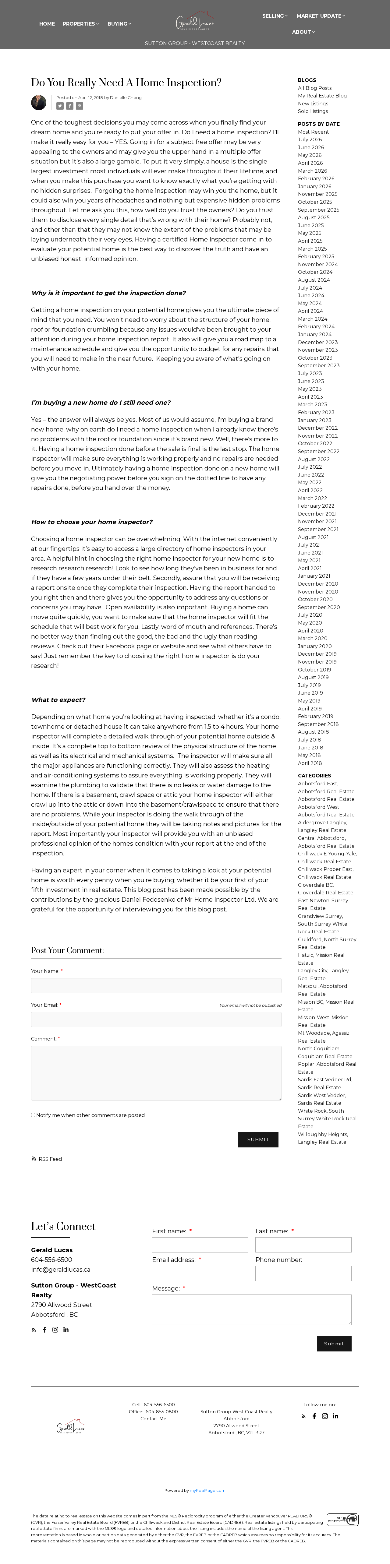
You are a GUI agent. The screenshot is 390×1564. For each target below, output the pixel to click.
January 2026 (314, 186)
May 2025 (309, 233)
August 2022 (314, 459)
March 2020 (313, 638)
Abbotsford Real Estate (326, 799)
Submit (258, 1140)
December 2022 (318, 428)
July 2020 (310, 615)
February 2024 (316, 326)
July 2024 (310, 288)
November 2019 (317, 662)
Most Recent (313, 132)
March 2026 (312, 171)
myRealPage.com (207, 1490)
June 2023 (311, 381)
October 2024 (315, 272)
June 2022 (311, 475)
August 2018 (313, 732)
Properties (79, 24)
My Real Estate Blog (322, 96)
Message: (166, 1288)
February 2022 (316, 506)
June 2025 (311, 225)
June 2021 (310, 553)
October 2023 (315, 358)
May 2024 (310, 303)
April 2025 (310, 241)
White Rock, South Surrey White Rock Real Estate (327, 1118)
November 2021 (317, 521)
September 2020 (319, 607)
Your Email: (45, 1005)
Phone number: (278, 1259)
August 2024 (314, 280)
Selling (273, 16)
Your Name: (46, 971)
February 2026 (316, 178)
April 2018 (310, 763)
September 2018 (318, 724)
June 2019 (310, 693)
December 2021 (317, 514)
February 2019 (315, 716)
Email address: (174, 1259)
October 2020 (315, 599)
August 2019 (313, 677)
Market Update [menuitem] (319, 16)
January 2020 (315, 646)
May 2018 (309, 755)
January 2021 (314, 576)
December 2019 (317, 654)
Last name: (272, 1231)
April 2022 (310, 490)
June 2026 (311, 147)
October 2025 (315, 202)
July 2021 (309, 545)
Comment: (44, 1039)
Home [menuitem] (47, 24)
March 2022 (312, 498)
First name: (170, 1231)
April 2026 (310, 163)
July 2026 (310, 140)
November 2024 (318, 264)
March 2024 (312, 319)
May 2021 (309, 560)
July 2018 (309, 740)
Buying (117, 24)
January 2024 (315, 334)
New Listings (313, 104)
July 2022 (310, 467)
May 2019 (309, 701)
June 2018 (310, 748)
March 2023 (312, 404)
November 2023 (318, 350)
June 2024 (311, 295)
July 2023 (310, 373)
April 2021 (310, 568)
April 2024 (310, 311)
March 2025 (312, 249)
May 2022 (310, 482)
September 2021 (318, 529)
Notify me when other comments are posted (90, 1115)
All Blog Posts (315, 88)
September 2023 (319, 365)
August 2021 (313, 537)
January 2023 (315, 420)
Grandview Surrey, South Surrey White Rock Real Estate (322, 924)
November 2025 (318, 194)
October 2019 (314, 670)
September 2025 (318, 210)
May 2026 (309, 155)
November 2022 (318, 436)
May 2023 (310, 389)
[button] (34, 1330)
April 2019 (310, 709)
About (301, 32)
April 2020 (310, 631)
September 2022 (319, 451)
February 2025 (316, 256)
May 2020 (310, 623)
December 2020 (318, 584)
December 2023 (318, 342)
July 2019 (309, 685)
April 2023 (310, 397)
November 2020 (318, 592)
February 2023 (316, 412)
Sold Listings (313, 111)
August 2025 (314, 217)
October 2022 (315, 443)
